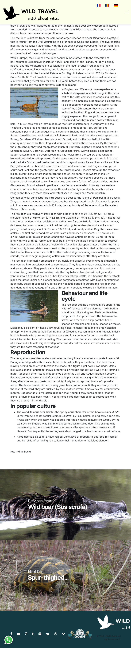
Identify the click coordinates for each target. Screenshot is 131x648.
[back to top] (122, 639)
